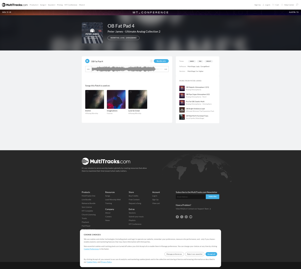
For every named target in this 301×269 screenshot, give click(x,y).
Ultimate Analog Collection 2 (142, 31)
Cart (277, 5)
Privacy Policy (106, 262)
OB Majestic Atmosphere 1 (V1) (197, 87)
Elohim (88, 111)
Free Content (134, 199)
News (107, 220)
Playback (85, 222)
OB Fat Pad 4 (97, 61)
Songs (42, 5)
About (107, 213)
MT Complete (87, 211)
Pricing (60, 5)
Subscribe (212, 196)
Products (33, 5)
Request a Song (135, 203)
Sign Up (257, 5)
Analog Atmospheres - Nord (196, 97)
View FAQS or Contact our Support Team (192, 209)
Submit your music (136, 216)
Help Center (289, 5)
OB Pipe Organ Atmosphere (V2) (198, 94)
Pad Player (86, 226)
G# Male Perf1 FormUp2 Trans (197, 116)
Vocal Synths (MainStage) (195, 118)
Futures (110, 113)
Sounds (51, 5)
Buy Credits (133, 196)
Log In (267, 5)
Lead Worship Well (113, 199)
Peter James (116, 31)
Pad (200, 61)
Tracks (84, 218)
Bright (208, 61)
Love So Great (134, 111)
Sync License (87, 207)
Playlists (132, 220)
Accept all (211, 254)
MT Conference (71, 5)
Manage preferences (174, 254)
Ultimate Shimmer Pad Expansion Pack (200, 111)
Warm (192, 61)
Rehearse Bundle (88, 203)
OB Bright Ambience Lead (195, 109)
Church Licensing (89, 214)
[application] (127, 70)
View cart (156, 203)
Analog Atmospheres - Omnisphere (199, 104)
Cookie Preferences (91, 249)
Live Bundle (86, 199)
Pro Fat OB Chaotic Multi (195, 101)
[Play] (87, 61)
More (81, 5)
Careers (108, 216)
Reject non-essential (194, 254)
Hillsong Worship (91, 113)
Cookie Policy (92, 262)
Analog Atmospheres (193, 90)
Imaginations (112, 111)
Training (108, 203)
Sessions (132, 213)
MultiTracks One (88, 196)
